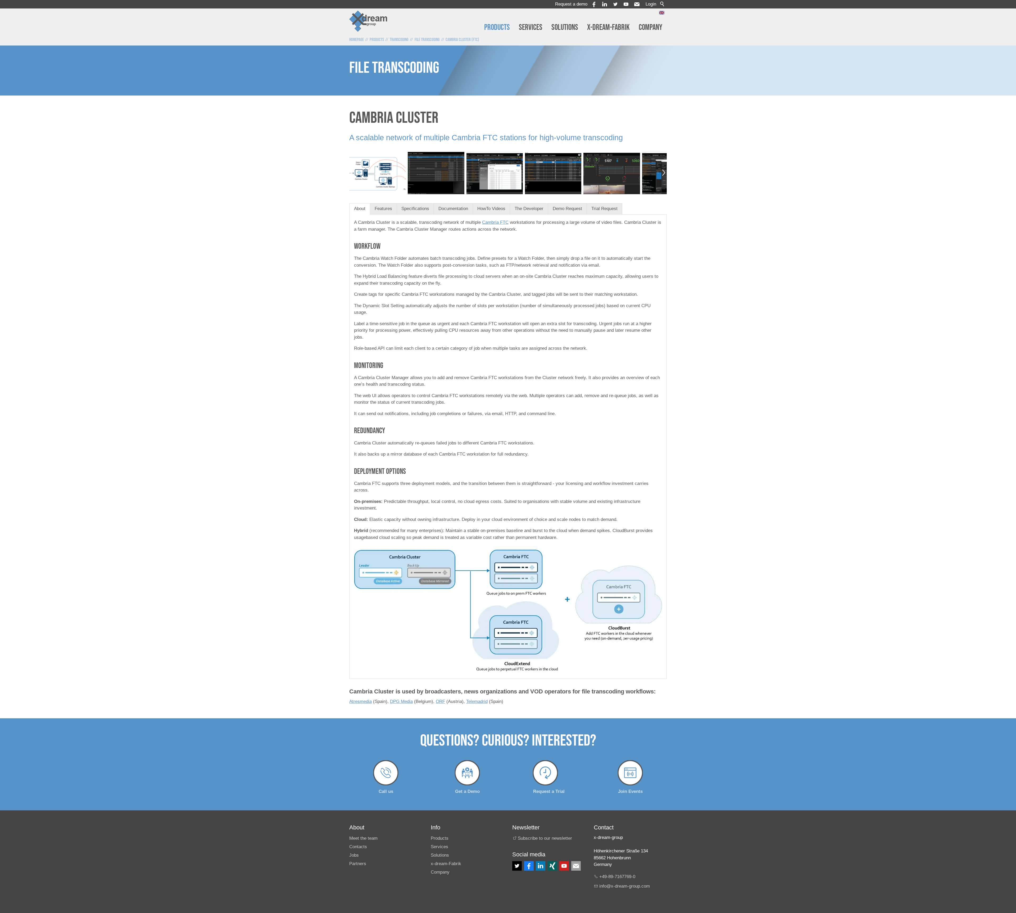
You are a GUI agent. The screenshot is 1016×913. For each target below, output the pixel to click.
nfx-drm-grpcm (625, 886)
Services (530, 27)
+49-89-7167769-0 (617, 876)
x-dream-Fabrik (608, 27)
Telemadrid (477, 701)
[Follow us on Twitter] (517, 866)
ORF (440, 701)
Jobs (354, 855)
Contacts (358, 846)
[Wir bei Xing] (552, 866)
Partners (357, 863)
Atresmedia (360, 701)
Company (650, 27)
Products (497, 27)
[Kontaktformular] (576, 866)
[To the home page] (368, 21)
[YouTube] (626, 4)
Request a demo (571, 4)
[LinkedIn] (540, 866)
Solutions (564, 27)
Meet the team (363, 838)
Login (651, 4)
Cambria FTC (495, 222)
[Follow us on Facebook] (529, 866)
